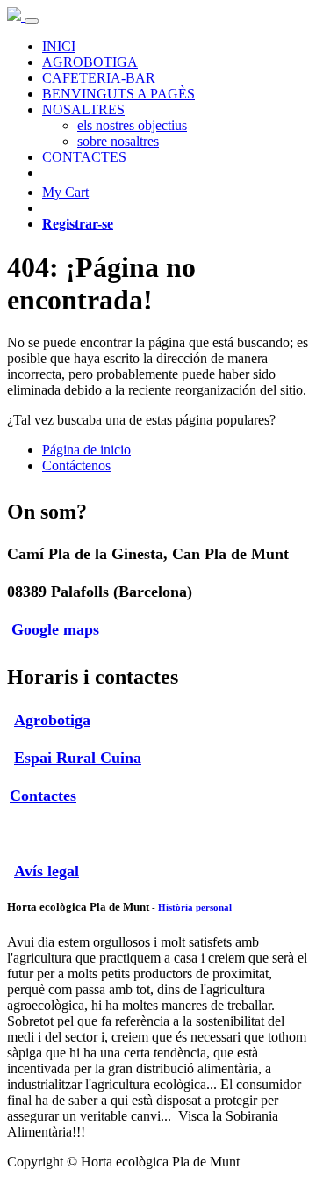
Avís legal (46, 871)
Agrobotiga (52, 720)
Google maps (55, 629)
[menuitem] (58, 46)
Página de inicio (86, 449)
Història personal (195, 907)
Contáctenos (76, 465)
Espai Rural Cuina (77, 758)
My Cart (65, 192)
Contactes (43, 795)
